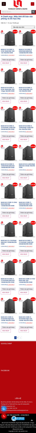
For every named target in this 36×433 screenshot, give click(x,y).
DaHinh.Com (24, 431)
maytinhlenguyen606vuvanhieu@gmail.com (16, 410)
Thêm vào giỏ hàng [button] (8, 60)
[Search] (33, 12)
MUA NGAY (5, 63)
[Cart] (32, 4)
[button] (4, 4)
